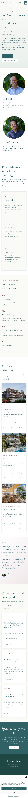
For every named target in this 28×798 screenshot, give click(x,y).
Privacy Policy (16, 796)
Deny (14, 792)
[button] (26, 777)
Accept (14, 788)
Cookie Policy (10, 796)
